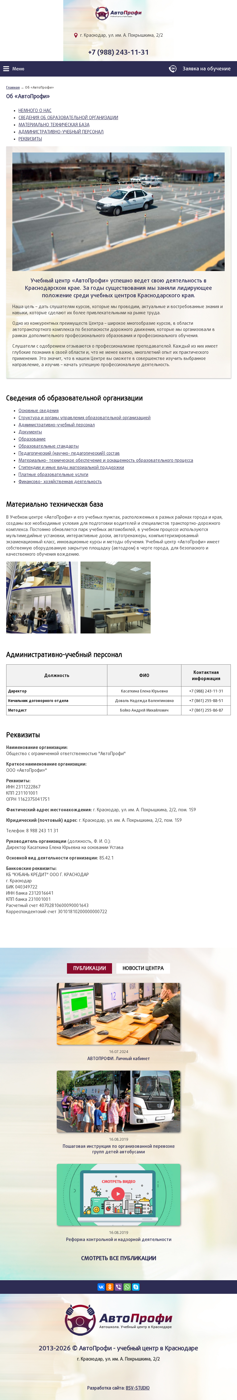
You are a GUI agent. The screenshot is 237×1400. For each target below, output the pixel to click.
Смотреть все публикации (118, 1258)
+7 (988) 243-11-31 (118, 52)
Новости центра (143, 968)
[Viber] (118, 1287)
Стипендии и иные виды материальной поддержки (71, 467)
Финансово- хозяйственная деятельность (60, 481)
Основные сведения (39, 410)
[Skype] (135, 1287)
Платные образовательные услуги (53, 474)
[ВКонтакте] (101, 1287)
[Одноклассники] (110, 1287)
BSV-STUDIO (138, 1387)
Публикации (89, 968)
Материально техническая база (54, 124)
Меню (18, 68)
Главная (13, 87)
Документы (30, 431)
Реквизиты (30, 138)
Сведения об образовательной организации (68, 117)
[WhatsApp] (127, 1287)
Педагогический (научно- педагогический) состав (69, 453)
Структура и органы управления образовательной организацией (85, 417)
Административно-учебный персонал (61, 131)
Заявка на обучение (207, 69)
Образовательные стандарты (49, 446)
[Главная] (118, 16)
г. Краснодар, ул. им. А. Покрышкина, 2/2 (121, 35)
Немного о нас (35, 110)
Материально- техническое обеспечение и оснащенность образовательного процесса (106, 460)
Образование (32, 439)
